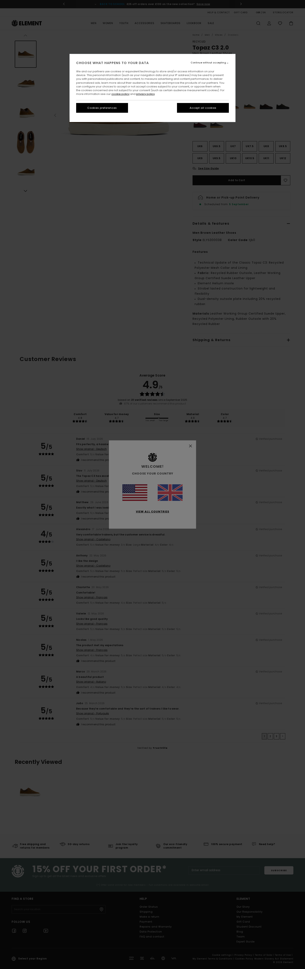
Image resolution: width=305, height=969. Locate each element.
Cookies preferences (102, 108)
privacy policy (145, 94)
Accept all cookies (203, 108)
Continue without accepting (208, 62)
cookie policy (120, 94)
